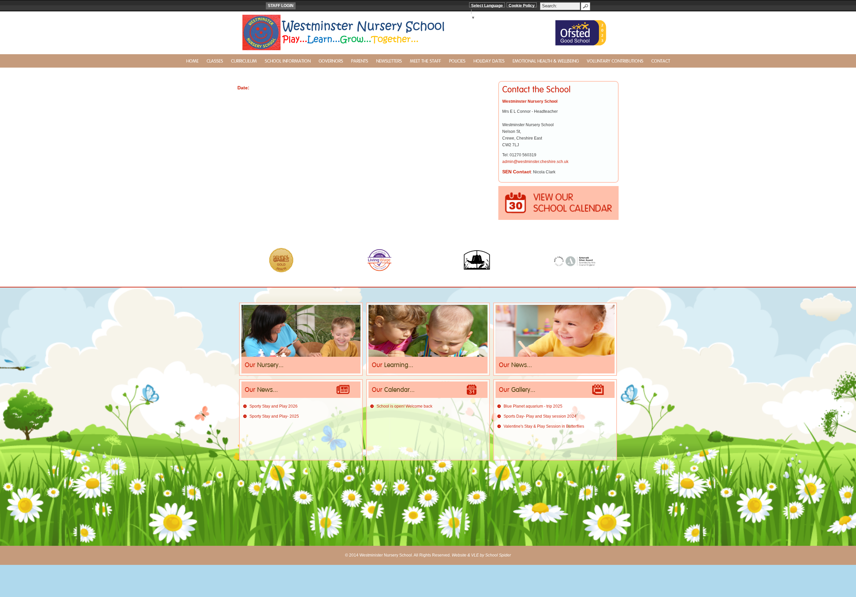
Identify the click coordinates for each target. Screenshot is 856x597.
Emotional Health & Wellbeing (546, 61)
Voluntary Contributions (615, 61)
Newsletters (389, 61)
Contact (660, 61)
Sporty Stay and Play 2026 (273, 406)
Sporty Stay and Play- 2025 (274, 416)
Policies (457, 61)
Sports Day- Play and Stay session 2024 (540, 416)
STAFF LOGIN (281, 5)
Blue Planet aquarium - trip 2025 (533, 406)
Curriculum (244, 61)
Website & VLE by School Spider (481, 555)
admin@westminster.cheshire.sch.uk (535, 161)
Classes (215, 61)
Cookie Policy (522, 5)
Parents (359, 61)
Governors (331, 61)
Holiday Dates (489, 61)
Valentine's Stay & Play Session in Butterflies (544, 426)
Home (192, 61)
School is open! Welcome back (404, 406)
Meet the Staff (425, 61)
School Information (288, 61)
